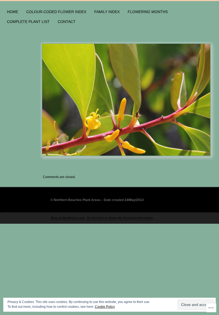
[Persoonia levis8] (126, 100)
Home (12, 12)
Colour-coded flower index (56, 12)
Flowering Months (148, 12)
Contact (67, 21)
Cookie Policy (105, 307)
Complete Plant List (28, 21)
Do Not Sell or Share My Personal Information (120, 218)
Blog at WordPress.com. (68, 218)
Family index (107, 12)
